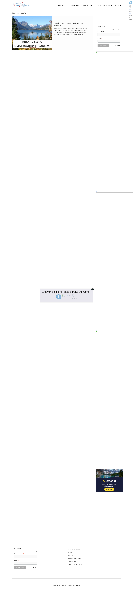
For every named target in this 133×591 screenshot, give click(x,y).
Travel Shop (61, 5)
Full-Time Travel (74, 5)
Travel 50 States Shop (75, 564)
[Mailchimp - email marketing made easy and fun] (117, 45)
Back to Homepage (74, 549)
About (117, 5)
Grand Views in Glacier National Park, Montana (69, 24)
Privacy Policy (72, 561)
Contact (70, 555)
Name (100, 38)
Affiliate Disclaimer (74, 558)
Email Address (102, 32)
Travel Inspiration (104, 5)
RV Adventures (88, 5)
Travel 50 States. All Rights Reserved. (72, 585)
